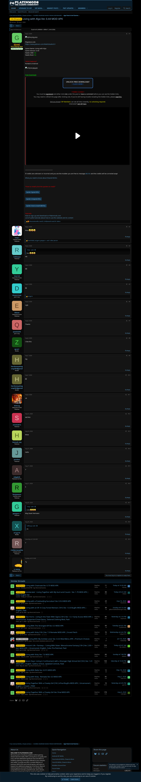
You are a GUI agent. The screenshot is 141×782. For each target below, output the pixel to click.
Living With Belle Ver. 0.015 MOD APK (40, 670)
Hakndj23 (123, 694)
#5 (129, 284)
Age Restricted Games (39, 588)
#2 (129, 227)
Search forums (22, 12)
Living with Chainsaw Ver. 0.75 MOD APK (41, 585)
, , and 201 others (44, 221)
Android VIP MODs (58, 756)
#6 (129, 301)
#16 (129, 483)
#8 (129, 338)
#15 (129, 466)
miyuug (124, 587)
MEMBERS (81, 8)
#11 (129, 395)
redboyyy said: (31, 526)
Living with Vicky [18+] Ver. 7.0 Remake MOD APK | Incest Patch (51, 632)
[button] (44, 8)
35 (42, 650)
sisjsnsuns (123, 618)
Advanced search (33, 12)
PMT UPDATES (68, 8)
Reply (128, 237)
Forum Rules (56, 768)
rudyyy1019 (123, 634)
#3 (129, 246)
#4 (129, 265)
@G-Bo (87, 174)
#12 (129, 414)
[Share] (126, 34)
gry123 (124, 685)
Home (54, 753)
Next (17, 26)
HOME (13, 8)
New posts (13, 12)
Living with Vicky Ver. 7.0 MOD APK (39, 654)
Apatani (124, 656)
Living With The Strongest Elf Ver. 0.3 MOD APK (44, 625)
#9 (129, 355)
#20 (129, 558)
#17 (129, 502)
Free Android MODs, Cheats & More (63, 759)
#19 (129, 539)
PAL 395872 (123, 647)
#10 (129, 375)
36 (44, 650)
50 (42, 688)
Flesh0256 (123, 603)
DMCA (54, 772)
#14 (129, 449)
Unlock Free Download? (78, 83)
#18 (129, 522)
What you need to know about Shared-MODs (41, 178)
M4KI (17, 612)
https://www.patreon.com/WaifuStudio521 (40, 44)
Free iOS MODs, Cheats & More (61, 762)
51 (44, 688)
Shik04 (124, 594)
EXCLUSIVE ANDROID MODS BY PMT (43, 641)
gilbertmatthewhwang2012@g (117, 609)
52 (47, 688)
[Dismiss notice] (137, 765)
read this (118, 97)
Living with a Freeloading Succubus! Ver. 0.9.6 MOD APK (48, 601)
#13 (129, 431)
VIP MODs (38, 8)
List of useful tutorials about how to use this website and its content (49, 218)
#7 (129, 321)
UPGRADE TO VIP (25, 8)
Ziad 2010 (123, 678)
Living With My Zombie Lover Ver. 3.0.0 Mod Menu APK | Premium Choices (59, 639)
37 (46, 650)
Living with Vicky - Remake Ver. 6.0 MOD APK (43, 676)
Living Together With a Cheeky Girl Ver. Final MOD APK (47, 692)
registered (49, 94)
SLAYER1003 (122, 627)
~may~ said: (30, 250)
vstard (124, 663)
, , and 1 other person (43, 240)
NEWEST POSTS (52, 8)
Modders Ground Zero (59, 765)
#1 (129, 34)
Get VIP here (81, 104)
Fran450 (124, 672)
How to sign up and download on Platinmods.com (43, 216)
